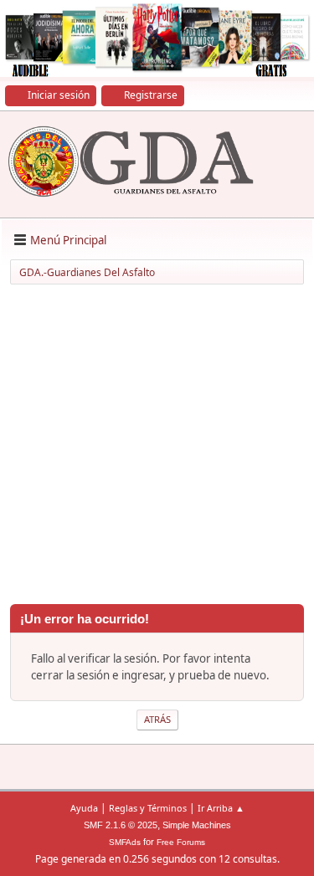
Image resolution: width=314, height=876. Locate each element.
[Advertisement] (157, 447)
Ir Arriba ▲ (221, 808)
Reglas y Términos (148, 808)
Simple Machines (196, 825)
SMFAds (125, 842)
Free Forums (181, 842)
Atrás (157, 719)
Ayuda (84, 808)
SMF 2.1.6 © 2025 (120, 825)
